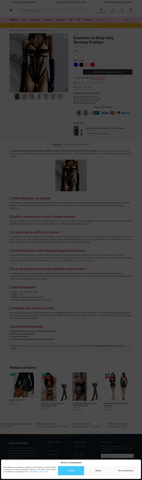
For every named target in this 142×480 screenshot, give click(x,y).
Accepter (71, 471)
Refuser (98, 471)
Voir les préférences (125, 471)
